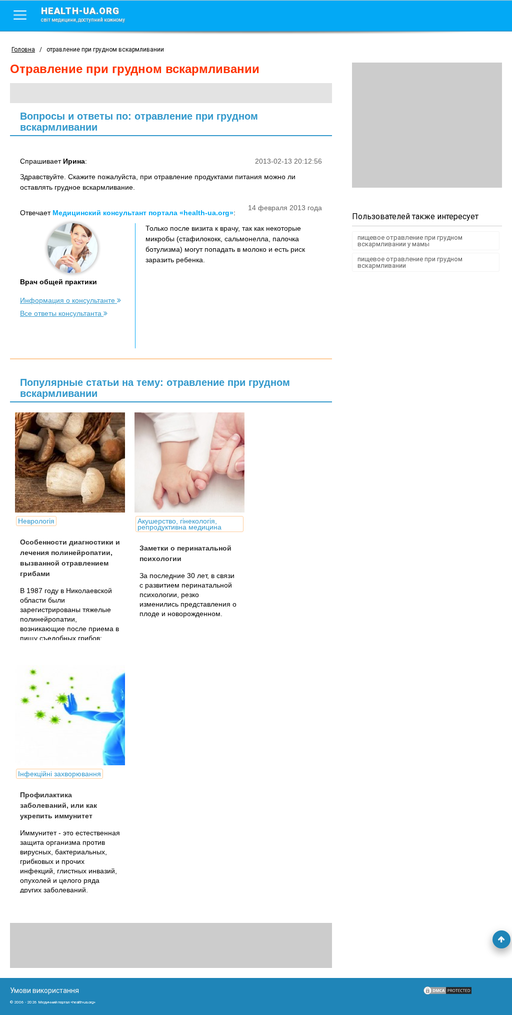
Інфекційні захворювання (59, 774)
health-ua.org (83, 14)
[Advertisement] (427, 125)
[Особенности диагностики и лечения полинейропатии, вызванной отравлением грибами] (90, 462)
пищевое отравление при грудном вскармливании (410, 262)
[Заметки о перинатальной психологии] (209, 462)
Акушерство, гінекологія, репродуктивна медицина (180, 524)
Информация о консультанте (68, 300)
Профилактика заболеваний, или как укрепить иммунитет (58, 805)
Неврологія (36, 521)
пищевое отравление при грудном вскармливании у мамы (410, 241)
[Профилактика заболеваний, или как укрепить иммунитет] (90, 715)
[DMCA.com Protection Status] (447, 993)
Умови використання (44, 990)
